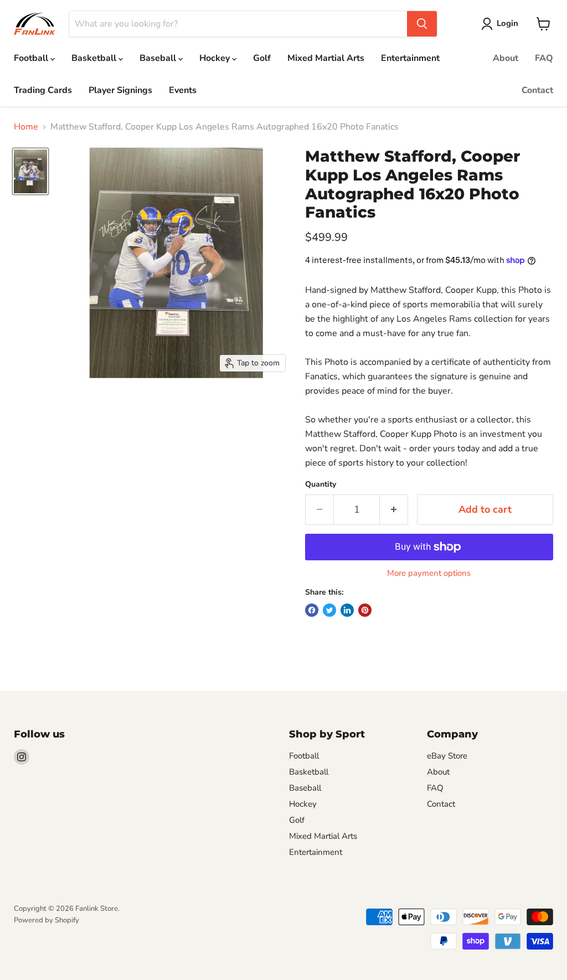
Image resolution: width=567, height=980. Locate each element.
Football (32, 58)
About (505, 58)
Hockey (215, 58)
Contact (537, 90)
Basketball (94, 58)
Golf (262, 58)
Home (26, 127)
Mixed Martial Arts (325, 58)
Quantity (320, 484)
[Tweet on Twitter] (329, 610)
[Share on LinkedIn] (347, 610)
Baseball (159, 58)
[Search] (422, 24)
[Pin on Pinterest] (365, 610)
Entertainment (410, 58)
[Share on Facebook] (311, 610)
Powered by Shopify (46, 920)
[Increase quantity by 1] (394, 509)
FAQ (544, 58)
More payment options (429, 573)
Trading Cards (43, 90)
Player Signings (120, 90)
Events (183, 90)
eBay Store (447, 755)
